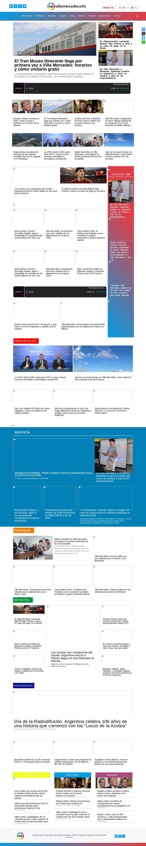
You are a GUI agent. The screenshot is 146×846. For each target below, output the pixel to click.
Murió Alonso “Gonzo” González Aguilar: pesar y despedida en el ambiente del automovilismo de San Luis (28, 234)
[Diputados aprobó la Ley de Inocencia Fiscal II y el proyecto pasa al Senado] (32, 751)
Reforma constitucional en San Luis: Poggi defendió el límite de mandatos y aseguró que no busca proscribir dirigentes (73, 411)
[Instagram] (16, 6)
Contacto (116, 16)
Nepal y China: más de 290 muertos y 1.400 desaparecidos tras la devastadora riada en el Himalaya (112, 818)
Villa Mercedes (27, 16)
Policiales (92, 16)
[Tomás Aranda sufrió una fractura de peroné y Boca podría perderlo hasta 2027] (117, 613)
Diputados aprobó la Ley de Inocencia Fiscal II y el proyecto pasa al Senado (32, 760)
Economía (63, 16)
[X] (143, 33)
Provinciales (40, 16)
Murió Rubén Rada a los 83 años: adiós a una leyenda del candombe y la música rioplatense (27, 515)
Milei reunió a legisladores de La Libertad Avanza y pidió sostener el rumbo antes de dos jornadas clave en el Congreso (31, 820)
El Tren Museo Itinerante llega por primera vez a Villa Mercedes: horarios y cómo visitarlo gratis (53, 65)
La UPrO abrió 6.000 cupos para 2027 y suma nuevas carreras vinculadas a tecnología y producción (57, 155)
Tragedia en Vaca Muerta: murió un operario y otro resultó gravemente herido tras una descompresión (111, 761)
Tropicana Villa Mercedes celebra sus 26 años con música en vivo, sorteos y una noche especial (121, 290)
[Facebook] (11, 6)
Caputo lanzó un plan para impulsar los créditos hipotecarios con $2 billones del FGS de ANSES (72, 761)
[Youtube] (24, 6)
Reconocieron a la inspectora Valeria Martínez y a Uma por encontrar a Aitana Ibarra (112, 410)
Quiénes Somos (104, 16)
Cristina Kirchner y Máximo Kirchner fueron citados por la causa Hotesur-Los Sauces (87, 121)
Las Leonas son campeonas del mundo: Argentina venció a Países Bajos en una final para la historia (36, 191)
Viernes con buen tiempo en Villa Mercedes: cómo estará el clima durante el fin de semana (118, 155)
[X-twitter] (20, 6)
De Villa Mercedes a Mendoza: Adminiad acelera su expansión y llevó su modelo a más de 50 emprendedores (114, 73)
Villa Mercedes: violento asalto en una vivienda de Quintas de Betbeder (113, 590)
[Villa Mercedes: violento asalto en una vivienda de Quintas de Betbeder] (113, 575)
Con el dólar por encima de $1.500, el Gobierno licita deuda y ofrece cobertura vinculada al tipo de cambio (31, 794)
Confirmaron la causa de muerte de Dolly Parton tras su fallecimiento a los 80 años (60, 514)
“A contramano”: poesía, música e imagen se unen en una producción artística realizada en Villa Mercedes (105, 513)
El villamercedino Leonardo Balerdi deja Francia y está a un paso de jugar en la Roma (116, 44)
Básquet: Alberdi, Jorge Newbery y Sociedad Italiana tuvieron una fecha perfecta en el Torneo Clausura (117, 672)
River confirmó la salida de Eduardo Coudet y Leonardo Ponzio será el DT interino (90, 271)
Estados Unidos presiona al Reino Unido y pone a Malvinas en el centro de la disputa (26, 121)
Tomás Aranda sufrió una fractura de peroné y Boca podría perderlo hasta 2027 (116, 621)
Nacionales (52, 16)
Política (72, 16)
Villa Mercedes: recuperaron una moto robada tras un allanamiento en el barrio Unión (59, 234)
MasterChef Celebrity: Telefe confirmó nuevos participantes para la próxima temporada (53, 474)
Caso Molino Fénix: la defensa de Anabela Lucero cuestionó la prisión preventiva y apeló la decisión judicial (91, 235)
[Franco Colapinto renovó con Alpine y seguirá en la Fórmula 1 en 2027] (29, 663)
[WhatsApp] (143, 42)
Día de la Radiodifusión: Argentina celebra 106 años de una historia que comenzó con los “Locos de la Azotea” (70, 723)
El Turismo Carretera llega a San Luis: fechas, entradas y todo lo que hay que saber (116, 646)
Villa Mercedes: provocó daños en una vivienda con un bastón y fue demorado (110, 558)
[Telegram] (143, 38)
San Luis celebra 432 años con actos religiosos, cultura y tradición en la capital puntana (32, 410)
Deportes (81, 16)
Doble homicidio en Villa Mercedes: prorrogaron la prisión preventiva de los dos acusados (88, 155)
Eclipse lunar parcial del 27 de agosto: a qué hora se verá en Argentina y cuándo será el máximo (36, 326)
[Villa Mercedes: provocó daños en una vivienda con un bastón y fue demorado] (112, 544)
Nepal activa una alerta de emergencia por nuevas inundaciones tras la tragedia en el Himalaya (27, 155)
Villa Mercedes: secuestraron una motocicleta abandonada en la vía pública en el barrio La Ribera (83, 326)
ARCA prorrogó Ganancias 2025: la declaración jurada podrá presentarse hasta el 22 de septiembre (31, 807)
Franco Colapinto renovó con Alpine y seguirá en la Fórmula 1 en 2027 (29, 671)
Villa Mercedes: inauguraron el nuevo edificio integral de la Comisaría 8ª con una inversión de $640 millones (118, 121)
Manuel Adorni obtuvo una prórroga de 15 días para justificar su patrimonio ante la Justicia (73, 803)
